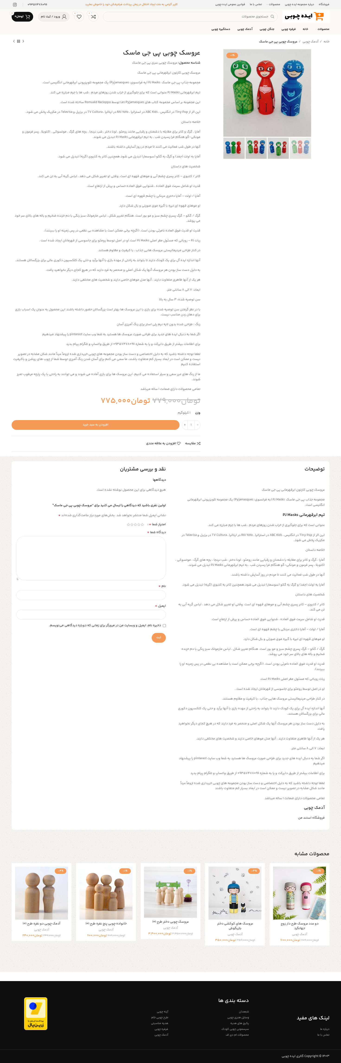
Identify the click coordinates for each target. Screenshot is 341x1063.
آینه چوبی (162, 1012)
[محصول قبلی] (23, 41)
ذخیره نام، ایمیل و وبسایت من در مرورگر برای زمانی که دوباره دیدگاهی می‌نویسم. (105, 625)
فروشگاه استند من (311, 817)
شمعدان (244, 1012)
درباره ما (324, 1029)
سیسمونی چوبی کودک (235, 1029)
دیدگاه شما (156, 532)
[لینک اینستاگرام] (15, 4)
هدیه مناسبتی (159, 1023)
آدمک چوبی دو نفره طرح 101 (41, 923)
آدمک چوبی (310, 41)
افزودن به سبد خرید (95, 424)
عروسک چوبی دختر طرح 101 (170, 921)
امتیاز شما (157, 524)
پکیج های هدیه (239, 1023)
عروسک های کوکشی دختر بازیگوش (235, 926)
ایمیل (160, 606)
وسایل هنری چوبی (238, 1017)
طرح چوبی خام (159, 1017)
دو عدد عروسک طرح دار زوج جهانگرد (299, 926)
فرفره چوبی (161, 1029)
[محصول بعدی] (14, 41)
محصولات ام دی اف (237, 1035)
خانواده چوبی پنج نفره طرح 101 (106, 923)
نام (162, 586)
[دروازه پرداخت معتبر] (35, 1013)
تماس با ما (323, 1035)
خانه (326, 41)
